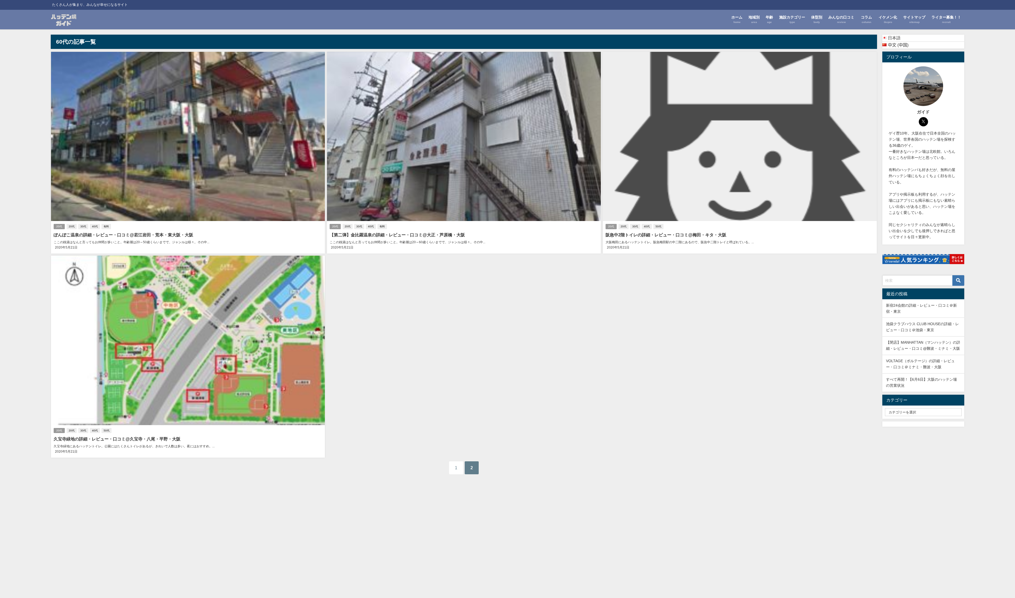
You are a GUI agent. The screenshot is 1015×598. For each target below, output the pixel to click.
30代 (83, 226)
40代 (95, 226)
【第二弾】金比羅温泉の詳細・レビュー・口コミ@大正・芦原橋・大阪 (397, 235)
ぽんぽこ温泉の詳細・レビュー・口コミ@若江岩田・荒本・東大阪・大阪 (123, 235)
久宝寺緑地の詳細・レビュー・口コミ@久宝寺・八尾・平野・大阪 (117, 439)
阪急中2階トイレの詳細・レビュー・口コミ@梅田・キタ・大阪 (666, 235)
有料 (106, 226)
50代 (658, 226)
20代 (59, 226)
